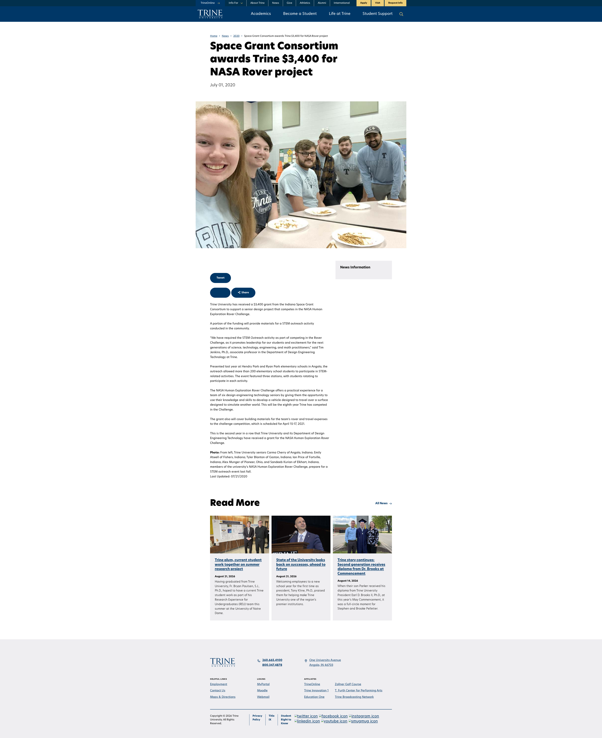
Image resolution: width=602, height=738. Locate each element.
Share (220, 292)
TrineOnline (312, 684)
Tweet (220, 278)
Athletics (305, 3)
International (342, 3)
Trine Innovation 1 (316, 690)
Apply (363, 3)
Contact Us (217, 690)
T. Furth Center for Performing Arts (358, 690)
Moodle (262, 690)
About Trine (257, 3)
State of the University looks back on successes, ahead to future (300, 564)
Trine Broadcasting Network (354, 697)
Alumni (322, 3)
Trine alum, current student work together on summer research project (238, 564)
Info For (233, 3)
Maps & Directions (222, 697)
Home (213, 36)
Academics (261, 14)
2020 (236, 36)
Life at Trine (339, 14)
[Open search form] (401, 14)
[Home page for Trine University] (210, 14)
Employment (218, 684)
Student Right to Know (286, 720)
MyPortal (263, 684)
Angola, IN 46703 (321, 665)
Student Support (378, 14)
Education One (314, 697)
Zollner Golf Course (348, 684)
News (275, 3)
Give (289, 3)
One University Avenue (325, 660)
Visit (377, 3)
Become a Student (300, 14)
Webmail (263, 697)
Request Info (395, 3)
